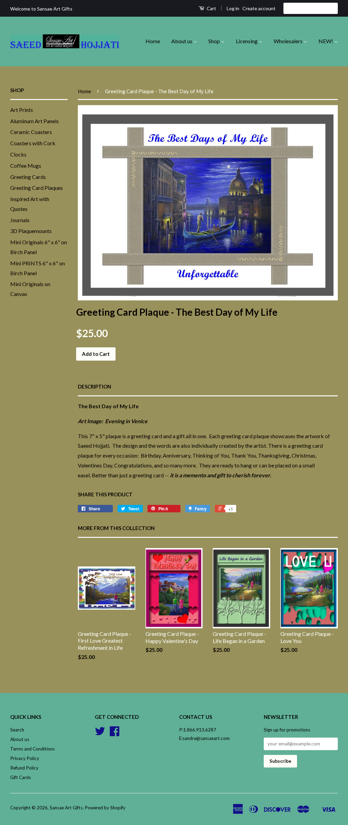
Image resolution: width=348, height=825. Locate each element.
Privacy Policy (24, 758)
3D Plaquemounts (31, 231)
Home (152, 41)
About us (182, 41)
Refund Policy (24, 768)
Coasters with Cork (32, 143)
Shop (214, 41)
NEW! (326, 41)
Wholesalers (288, 41)
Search (17, 729)
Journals (20, 220)
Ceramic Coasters (31, 132)
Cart (211, 8)
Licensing (247, 41)
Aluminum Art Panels (34, 121)
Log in (233, 8)
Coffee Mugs (25, 165)
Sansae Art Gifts (66, 807)
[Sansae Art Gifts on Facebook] (114, 733)
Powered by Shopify (105, 807)
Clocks (18, 154)
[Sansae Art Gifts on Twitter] (100, 733)
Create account (259, 8)
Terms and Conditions (32, 749)
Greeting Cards (28, 177)
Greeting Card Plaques (36, 187)
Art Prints (21, 109)
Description (94, 386)
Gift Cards (20, 777)
